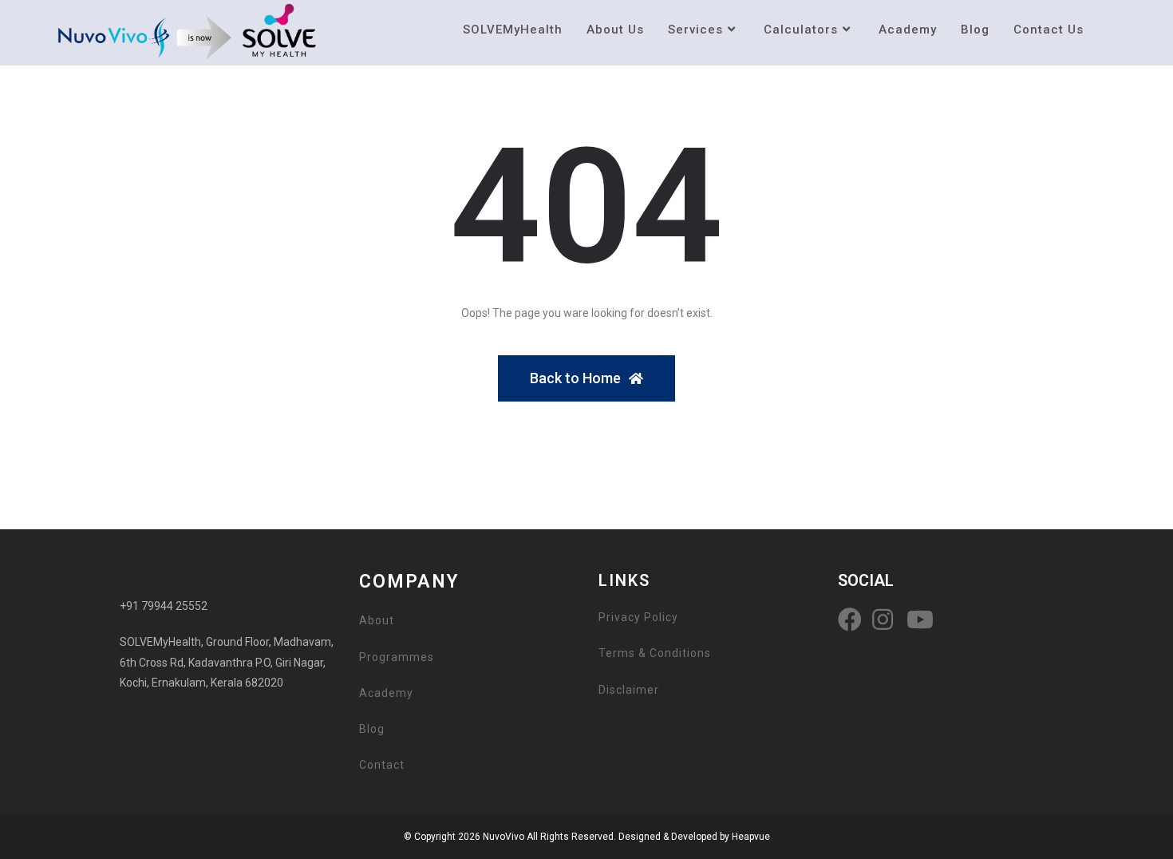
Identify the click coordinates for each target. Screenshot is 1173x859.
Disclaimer (628, 689)
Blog (372, 728)
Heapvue (751, 836)
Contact (382, 764)
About (376, 620)
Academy (386, 693)
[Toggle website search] (1112, 30)
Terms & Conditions (654, 653)
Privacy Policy (638, 617)
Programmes (396, 657)
